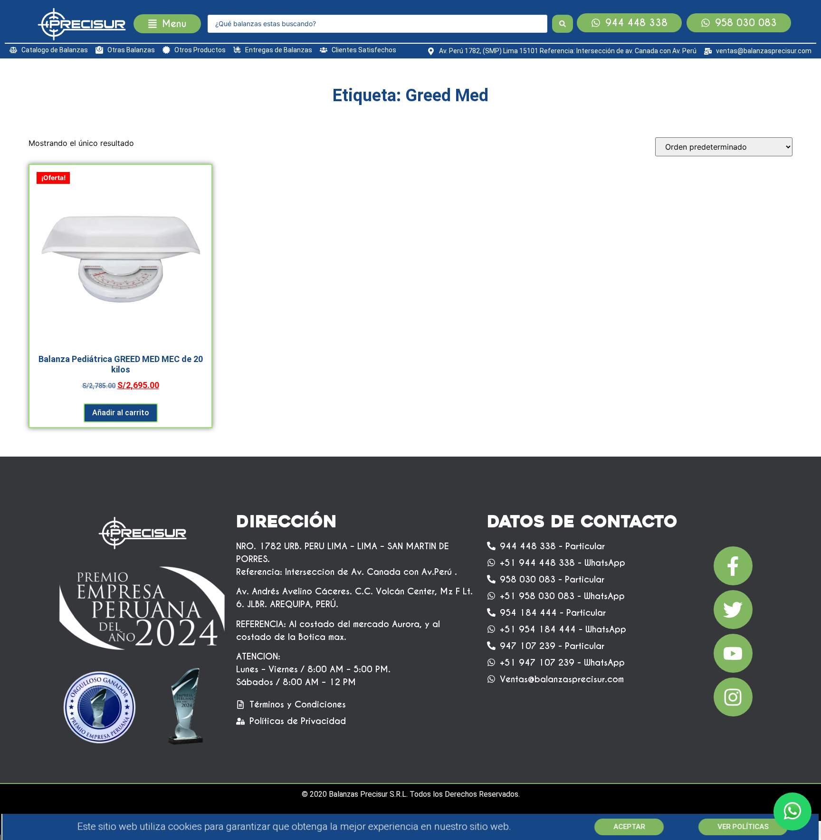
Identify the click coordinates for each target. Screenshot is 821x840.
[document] (410, 420)
